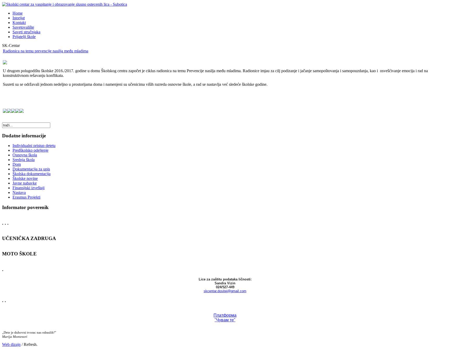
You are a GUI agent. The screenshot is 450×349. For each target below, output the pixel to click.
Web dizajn (11, 344)
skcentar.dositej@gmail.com (225, 291)
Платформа (225, 315)
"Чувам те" (225, 320)
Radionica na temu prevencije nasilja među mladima (45, 51)
